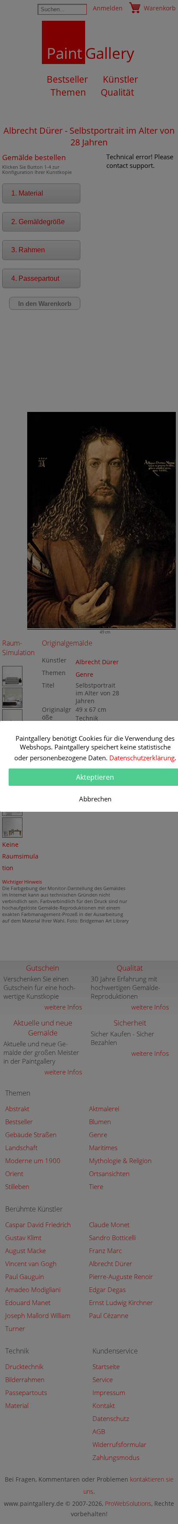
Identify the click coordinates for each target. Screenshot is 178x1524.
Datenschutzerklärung (142, 757)
